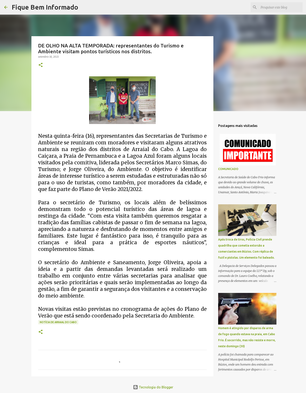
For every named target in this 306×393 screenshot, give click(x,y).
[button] (40, 65)
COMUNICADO (228, 169)
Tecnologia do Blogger (155, 387)
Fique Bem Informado (45, 7)
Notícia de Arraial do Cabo (58, 322)
